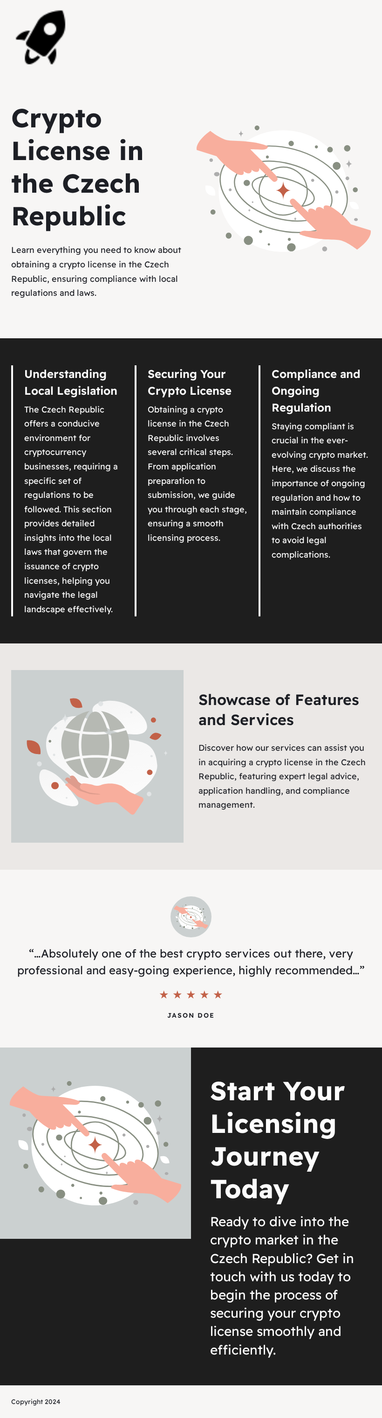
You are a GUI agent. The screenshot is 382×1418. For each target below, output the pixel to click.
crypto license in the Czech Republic (188, 423)
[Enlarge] (179, 1059)
